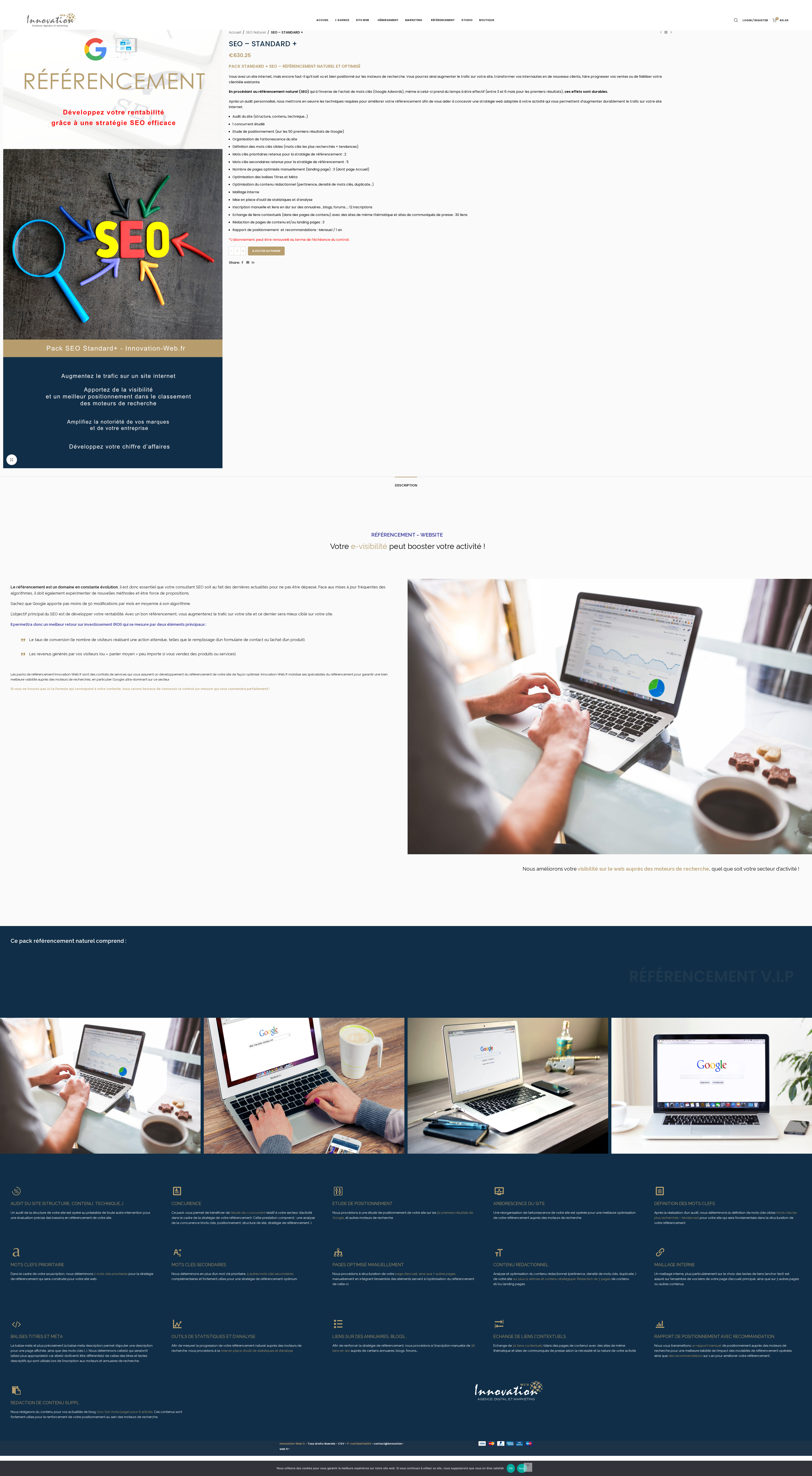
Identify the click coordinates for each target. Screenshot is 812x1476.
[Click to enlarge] (11, 459)
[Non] (528, 1467)
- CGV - (341, 1443)
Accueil (235, 32)
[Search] (736, 20)
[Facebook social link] (242, 262)
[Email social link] (247, 262)
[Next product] (671, 32)
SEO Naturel (256, 32)
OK (511, 1468)
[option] (302, 1086)
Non (522, 1468)
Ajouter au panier (266, 251)
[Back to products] (665, 32)
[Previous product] (660, 32)
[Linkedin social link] (253, 262)
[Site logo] (50, 19)
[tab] (406, 483)
